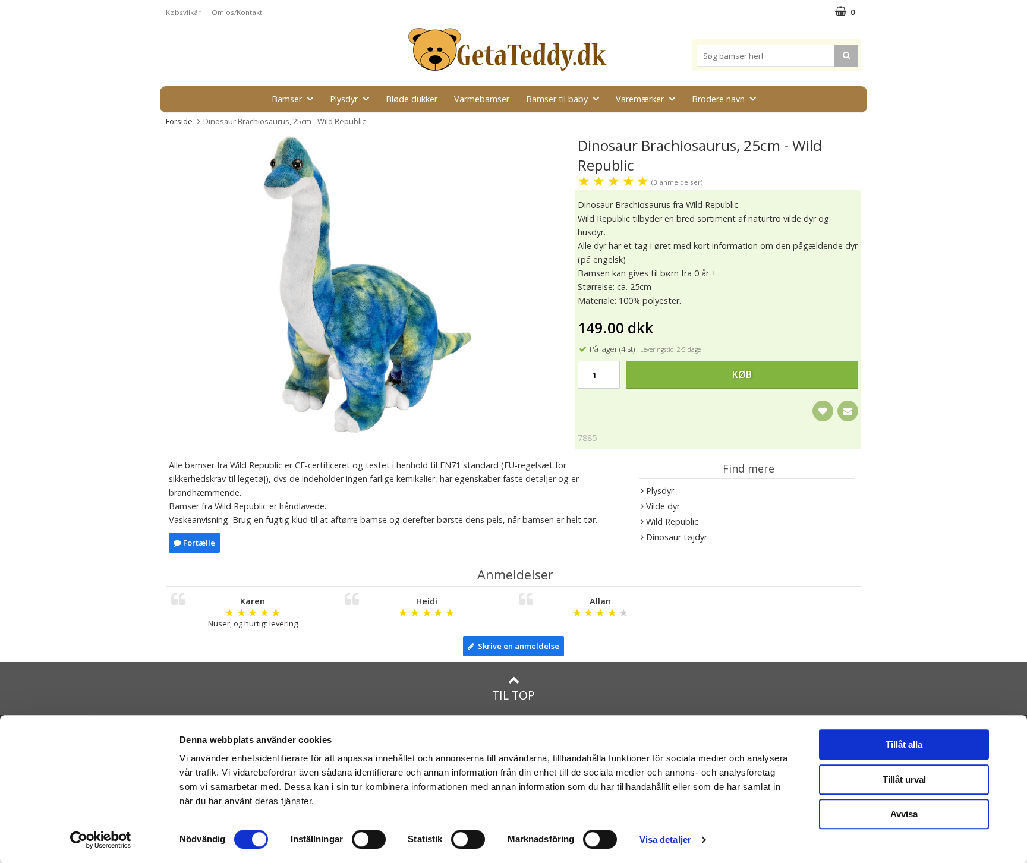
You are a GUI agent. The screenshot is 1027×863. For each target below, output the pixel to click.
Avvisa (904, 814)
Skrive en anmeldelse (516, 646)
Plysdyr (344, 99)
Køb (742, 374)
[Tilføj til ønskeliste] (822, 411)
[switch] (369, 839)
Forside (179, 121)
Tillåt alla (904, 744)
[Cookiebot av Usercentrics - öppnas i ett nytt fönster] (101, 840)
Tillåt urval (904, 779)
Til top (513, 695)
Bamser (287, 99)
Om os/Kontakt (237, 12)
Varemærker (640, 99)
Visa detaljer (665, 839)
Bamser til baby (557, 99)
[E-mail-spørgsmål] (847, 411)
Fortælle (198, 542)
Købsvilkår (183, 12)
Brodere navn (718, 99)
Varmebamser (481, 99)
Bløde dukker (411, 99)
